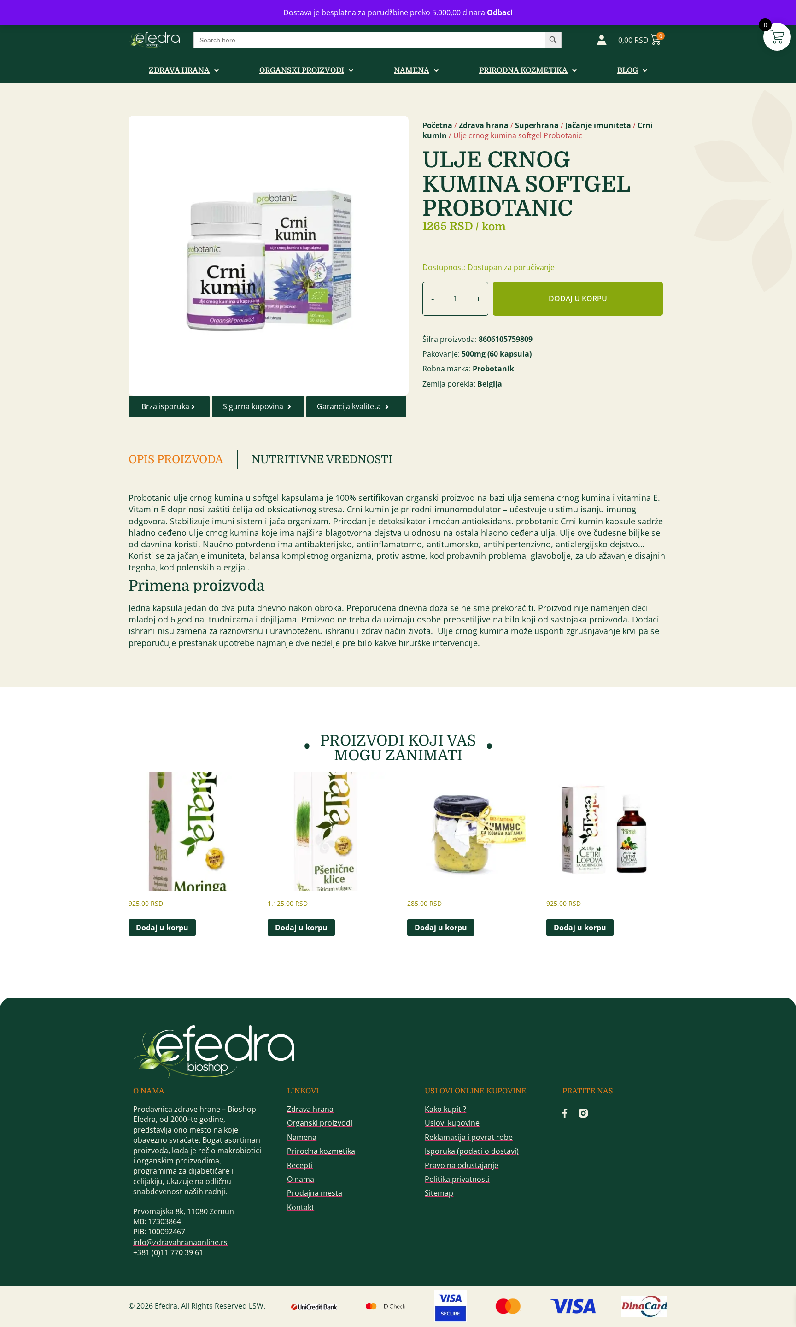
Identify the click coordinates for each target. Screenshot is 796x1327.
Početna (437, 125)
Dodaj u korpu (578, 299)
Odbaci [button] (500, 12)
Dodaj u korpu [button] (162, 927)
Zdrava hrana (484, 125)
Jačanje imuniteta (598, 125)
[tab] (183, 459)
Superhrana (537, 125)
